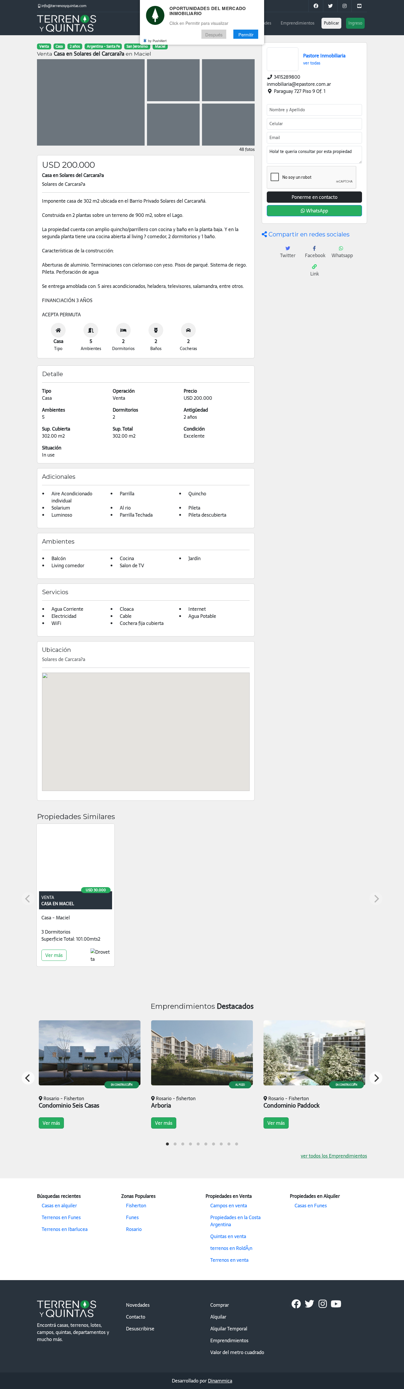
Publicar (331, 23)
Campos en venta (228, 1205)
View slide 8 (221, 1144)
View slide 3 (182, 1144)
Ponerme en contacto (314, 197)
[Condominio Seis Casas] (89, 1052)
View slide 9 (228, 1144)
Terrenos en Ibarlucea (65, 1229)
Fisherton (136, 1205)
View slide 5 (198, 1144)
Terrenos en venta (229, 1260)
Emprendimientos (297, 23)
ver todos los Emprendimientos (334, 1156)
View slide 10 (236, 1144)
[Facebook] (296, 1305)
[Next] (375, 1078)
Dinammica (220, 1381)
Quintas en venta (228, 1236)
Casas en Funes (311, 1205)
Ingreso (355, 23)
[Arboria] (202, 1052)
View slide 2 (175, 1144)
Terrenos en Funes (61, 1217)
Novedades (138, 1305)
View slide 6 (205, 1144)
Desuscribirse (140, 1328)
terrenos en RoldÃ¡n (231, 1248)
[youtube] (359, 6)
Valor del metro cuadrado (237, 1352)
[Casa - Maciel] (75, 858)
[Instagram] (344, 6)
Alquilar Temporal (228, 1328)
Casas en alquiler (59, 1205)
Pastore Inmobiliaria (324, 55)
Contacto (135, 1317)
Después (214, 34)
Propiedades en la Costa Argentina (235, 1221)
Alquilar (218, 1317)
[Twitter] (330, 6)
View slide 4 (190, 1144)
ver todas (311, 63)
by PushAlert (157, 40)
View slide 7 (213, 1144)
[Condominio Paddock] (314, 1052)
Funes (132, 1217)
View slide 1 (167, 1144)
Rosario (134, 1229)
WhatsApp (316, 211)
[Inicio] (66, 23)
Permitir (245, 34)
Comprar (219, 1305)
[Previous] (28, 1078)
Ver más (54, 955)
